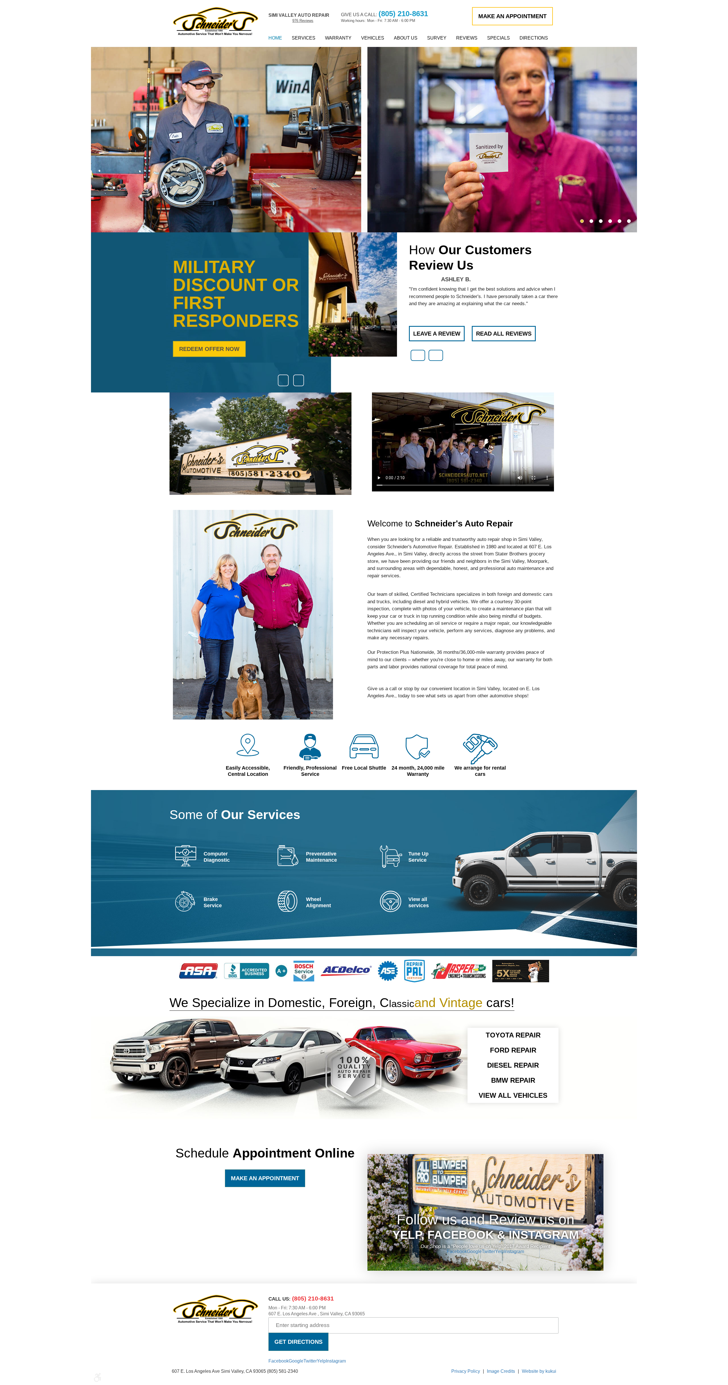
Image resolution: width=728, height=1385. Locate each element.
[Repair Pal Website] (414, 980)
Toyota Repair (513, 1035)
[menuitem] (275, 38)
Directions (534, 38)
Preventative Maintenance (321, 857)
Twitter (488, 1251)
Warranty (338, 38)
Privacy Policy (465, 1371)
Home (275, 38)
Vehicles (372, 38)
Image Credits (501, 1371)
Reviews (466, 38)
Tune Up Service (418, 857)
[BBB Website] (255, 977)
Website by (539, 1371)
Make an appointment (512, 16)
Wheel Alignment (318, 902)
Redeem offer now (209, 349)
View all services (418, 902)
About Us (405, 38)
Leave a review (436, 333)
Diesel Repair (513, 1065)
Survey (436, 38)
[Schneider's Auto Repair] (215, 21)
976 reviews (302, 20)
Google (474, 1251)
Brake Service (213, 902)
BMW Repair (513, 1080)
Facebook (457, 1251)
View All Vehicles (513, 1095)
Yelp (499, 1251)
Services (303, 38)
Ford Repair (513, 1050)
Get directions (298, 1342)
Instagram (514, 1251)
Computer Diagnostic (217, 857)
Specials (498, 38)
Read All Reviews (503, 333)
